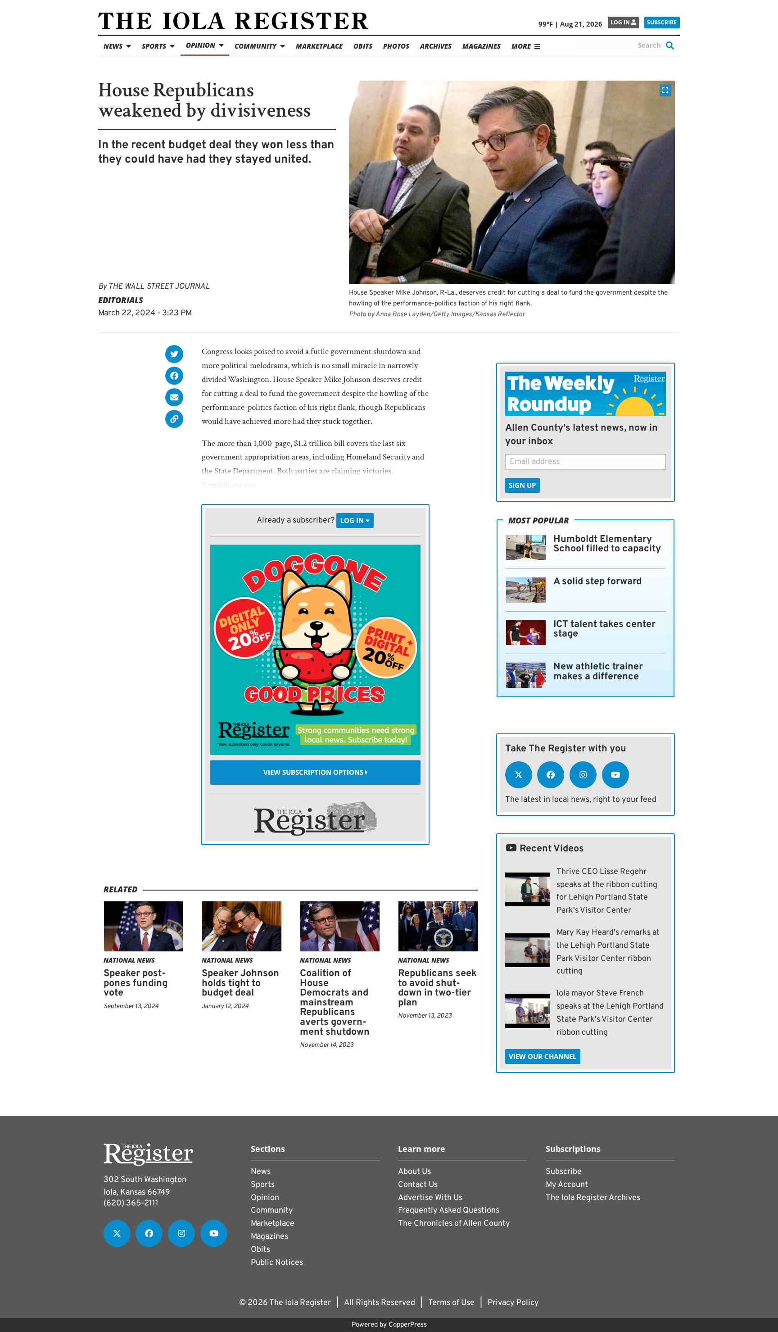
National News (129, 960)
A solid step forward (597, 582)
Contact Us (418, 1185)
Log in (621, 22)
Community (255, 45)
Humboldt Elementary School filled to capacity (607, 544)
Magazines (481, 45)
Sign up (522, 485)
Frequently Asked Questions (448, 1210)
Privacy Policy (513, 1303)
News (113, 45)
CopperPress (408, 1325)
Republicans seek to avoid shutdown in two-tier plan (437, 988)
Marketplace (319, 45)
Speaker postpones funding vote (135, 983)
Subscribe (662, 22)
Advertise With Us (430, 1198)
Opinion (200, 45)
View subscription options (314, 772)
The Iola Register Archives (593, 1198)
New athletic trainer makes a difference (598, 672)
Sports (154, 45)
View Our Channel (542, 1056)
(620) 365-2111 (131, 1203)
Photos (396, 45)
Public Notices (277, 1263)
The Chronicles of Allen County (454, 1223)
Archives (436, 45)
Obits (362, 45)
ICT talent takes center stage (604, 629)
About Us (414, 1172)
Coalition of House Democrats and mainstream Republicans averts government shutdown (335, 1003)
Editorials (120, 300)
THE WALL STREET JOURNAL (159, 287)
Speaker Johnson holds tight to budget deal (240, 983)
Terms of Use (451, 1303)
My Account (567, 1185)
